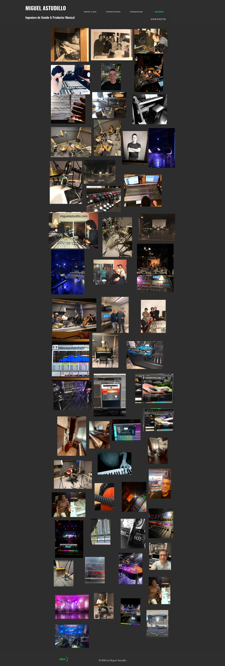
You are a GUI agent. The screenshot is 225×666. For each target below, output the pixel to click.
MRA (62, 659)
